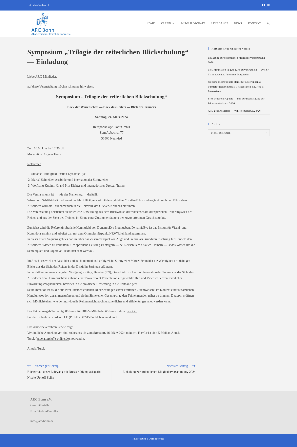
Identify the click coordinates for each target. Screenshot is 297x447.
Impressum (139, 438)
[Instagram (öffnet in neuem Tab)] (268, 5)
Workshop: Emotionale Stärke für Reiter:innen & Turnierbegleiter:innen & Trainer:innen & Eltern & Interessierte (235, 86)
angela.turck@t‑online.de (53, 338)
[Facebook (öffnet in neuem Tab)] (263, 5)
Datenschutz (156, 438)
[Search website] (268, 23)
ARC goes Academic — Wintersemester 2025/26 (234, 110)
